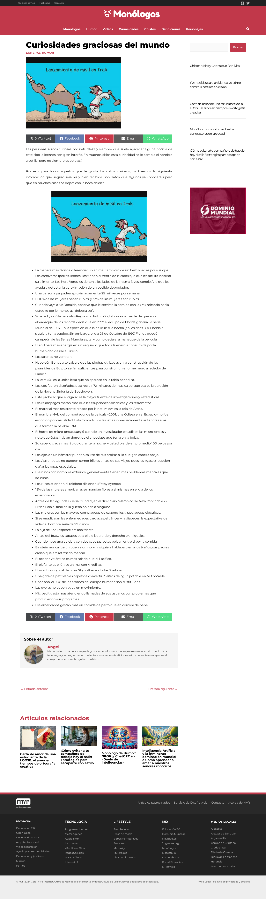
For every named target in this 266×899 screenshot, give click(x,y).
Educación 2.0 (171, 829)
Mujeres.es (120, 852)
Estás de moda (123, 833)
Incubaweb (72, 843)
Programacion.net (76, 829)
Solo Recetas (121, 829)
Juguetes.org (170, 843)
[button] (248, 29)
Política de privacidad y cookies (231, 881)
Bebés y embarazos (126, 838)
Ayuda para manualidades (33, 851)
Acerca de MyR (239, 802)
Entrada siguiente (163, 689)
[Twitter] (248, 3)
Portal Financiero (173, 862)
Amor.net (119, 843)
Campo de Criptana (223, 842)
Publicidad (44, 3)
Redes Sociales (74, 852)
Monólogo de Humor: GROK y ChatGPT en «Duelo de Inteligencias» (119, 757)
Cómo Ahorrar (171, 857)
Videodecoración (27, 846)
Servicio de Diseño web (190, 802)
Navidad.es (169, 838)
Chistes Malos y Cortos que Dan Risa (215, 66)
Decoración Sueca (27, 837)
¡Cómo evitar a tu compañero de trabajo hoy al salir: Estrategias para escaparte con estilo (77, 757)
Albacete (216, 828)
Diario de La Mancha (224, 856)
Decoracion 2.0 (25, 828)
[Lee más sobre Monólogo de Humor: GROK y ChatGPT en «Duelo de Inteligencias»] (119, 737)
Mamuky (119, 848)
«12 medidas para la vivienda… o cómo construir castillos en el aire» (215, 85)
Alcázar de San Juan (224, 833)
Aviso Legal (204, 881)
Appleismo (72, 838)
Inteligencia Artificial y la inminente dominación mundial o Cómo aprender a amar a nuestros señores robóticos (159, 758)
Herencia (217, 861)
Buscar (238, 47)
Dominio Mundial (173, 833)
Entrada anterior (34, 689)
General (33, 53)
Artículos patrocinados (154, 802)
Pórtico (20, 865)
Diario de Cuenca (222, 852)
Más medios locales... (224, 866)
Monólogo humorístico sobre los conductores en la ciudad (212, 131)
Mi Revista (168, 866)
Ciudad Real (218, 847)
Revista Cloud (73, 857)
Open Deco (23, 832)
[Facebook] (242, 3)
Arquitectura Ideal (27, 842)
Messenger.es (73, 833)
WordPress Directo (76, 848)
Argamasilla (218, 838)
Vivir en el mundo (125, 857)
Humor (48, 53)
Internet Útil (72, 862)
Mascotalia (169, 852)
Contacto (59, 3)
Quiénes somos (26, 3)
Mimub (21, 860)
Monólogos (169, 848)
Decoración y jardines (29, 856)
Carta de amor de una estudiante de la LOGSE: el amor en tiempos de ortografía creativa (38, 760)
